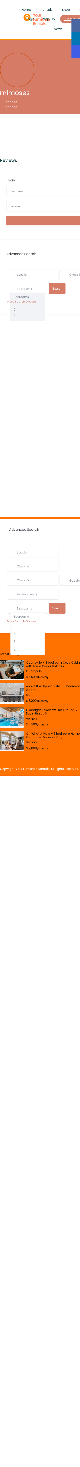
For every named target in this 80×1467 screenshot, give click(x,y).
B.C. (28, 695)
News (58, 29)
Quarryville (34, 671)
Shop (66, 9)
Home (26, 9)
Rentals (46, 9)
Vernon (31, 718)
